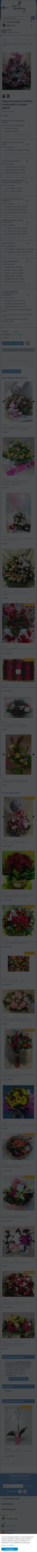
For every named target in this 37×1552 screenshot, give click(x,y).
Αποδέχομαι (10, 1549)
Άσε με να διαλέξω (7, 1545)
